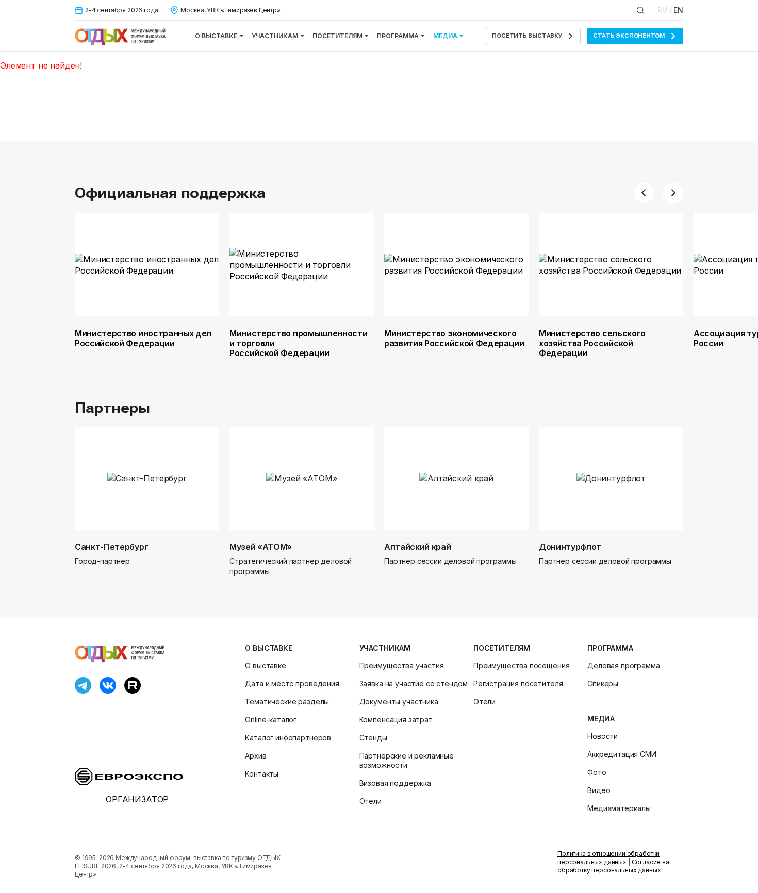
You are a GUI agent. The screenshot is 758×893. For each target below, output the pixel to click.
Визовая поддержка (395, 783)
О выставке (216, 36)
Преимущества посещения (521, 665)
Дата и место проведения (292, 683)
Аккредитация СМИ (621, 754)
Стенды (373, 737)
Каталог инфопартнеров (288, 737)
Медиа (445, 36)
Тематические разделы (287, 701)
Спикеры (602, 683)
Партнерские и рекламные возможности (406, 760)
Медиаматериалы (619, 808)
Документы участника (398, 701)
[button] (644, 192)
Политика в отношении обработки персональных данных (608, 858)
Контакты (261, 773)
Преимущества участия (401, 665)
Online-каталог (270, 719)
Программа (398, 36)
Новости (602, 736)
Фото (596, 772)
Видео (598, 790)
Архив (255, 755)
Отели (370, 801)
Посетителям (337, 36)
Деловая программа (623, 665)
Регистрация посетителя (518, 683)
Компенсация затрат (396, 719)
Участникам (275, 36)
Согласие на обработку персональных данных (613, 866)
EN (678, 10)
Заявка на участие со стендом (413, 683)
